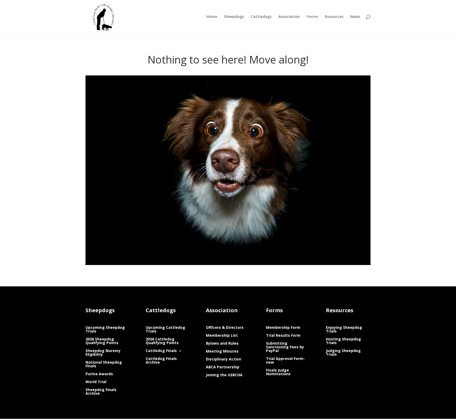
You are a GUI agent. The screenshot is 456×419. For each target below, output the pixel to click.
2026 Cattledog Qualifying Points (162, 341)
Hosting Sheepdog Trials (343, 341)
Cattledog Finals (161, 351)
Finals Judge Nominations (278, 372)
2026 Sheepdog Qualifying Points (102, 341)
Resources (334, 17)
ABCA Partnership (222, 367)
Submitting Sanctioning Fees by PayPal (285, 347)
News (355, 17)
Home (211, 17)
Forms (312, 17)
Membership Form (283, 328)
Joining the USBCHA (224, 375)
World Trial (96, 382)
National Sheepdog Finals (104, 364)
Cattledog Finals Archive (161, 361)
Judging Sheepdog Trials (343, 353)
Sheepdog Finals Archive (101, 392)
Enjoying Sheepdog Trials (344, 330)
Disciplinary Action (223, 359)
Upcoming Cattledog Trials (165, 330)
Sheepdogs (234, 17)
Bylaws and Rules (222, 343)
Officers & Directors (225, 328)
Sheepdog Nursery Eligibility (103, 353)
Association (289, 17)
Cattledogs (261, 17)
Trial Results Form (283, 336)
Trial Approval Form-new (285, 361)
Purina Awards (99, 374)
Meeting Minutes (222, 351)
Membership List (222, 336)
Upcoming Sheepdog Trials (105, 330)
